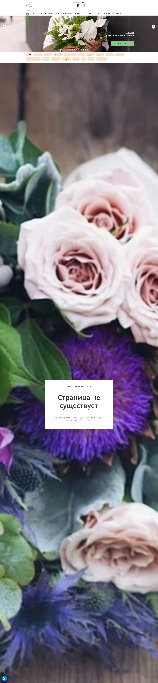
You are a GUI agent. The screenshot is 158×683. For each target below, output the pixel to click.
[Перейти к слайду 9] (85, 49)
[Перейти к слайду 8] (83, 49)
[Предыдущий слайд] (4, 27)
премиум (75, 59)
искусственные (102, 59)
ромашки (109, 55)
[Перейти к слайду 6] (79, 49)
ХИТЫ (29, 55)
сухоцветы (66, 59)
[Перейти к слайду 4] (76, 49)
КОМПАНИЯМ (54, 13)
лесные (81, 55)
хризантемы (56, 59)
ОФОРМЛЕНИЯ (67, 13)
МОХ (97, 13)
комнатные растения (33, 59)
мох (83, 59)
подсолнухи (119, 55)
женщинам (38, 55)
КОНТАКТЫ (117, 13)
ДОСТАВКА (106, 13)
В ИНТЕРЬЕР (42, 13)
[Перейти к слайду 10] (87, 49)
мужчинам (48, 55)
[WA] (27, 24)
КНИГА (90, 13)
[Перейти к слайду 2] (72, 49)
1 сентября (58, 55)
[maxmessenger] (27, 18)
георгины (90, 55)
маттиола (45, 59)
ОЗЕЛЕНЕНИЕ (80, 13)
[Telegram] (27, 15)
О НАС (126, 13)
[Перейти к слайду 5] (78, 49)
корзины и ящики (70, 55)
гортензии (100, 55)
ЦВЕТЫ (32, 13)
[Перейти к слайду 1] (70, 49)
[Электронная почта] (27, 21)
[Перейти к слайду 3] (74, 49)
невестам (91, 59)
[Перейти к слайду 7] (81, 49)
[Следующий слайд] (153, 27)
